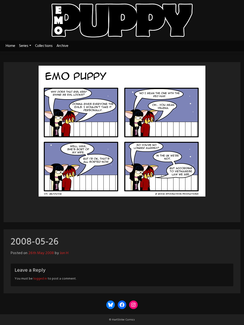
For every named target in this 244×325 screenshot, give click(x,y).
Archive (62, 46)
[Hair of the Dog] (146, 207)
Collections (44, 46)
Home (10, 46)
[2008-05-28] (134, 207)
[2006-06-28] (97, 207)
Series (23, 46)
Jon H (64, 253)
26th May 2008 (41, 253)
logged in (40, 278)
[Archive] (122, 207)
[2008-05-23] (109, 207)
